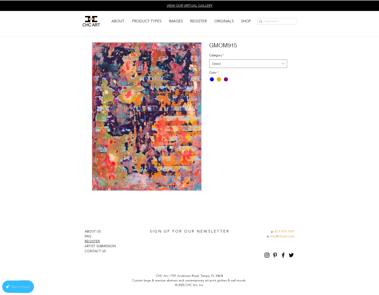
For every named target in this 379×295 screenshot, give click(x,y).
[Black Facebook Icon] (283, 255)
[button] (117, 21)
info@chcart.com (282, 236)
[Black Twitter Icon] (291, 255)
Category (216, 55)
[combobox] (248, 63)
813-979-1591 (285, 231)
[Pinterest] (275, 255)
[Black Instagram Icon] (267, 255)
